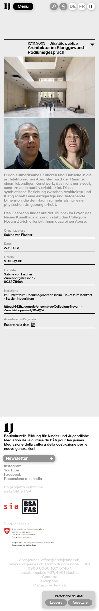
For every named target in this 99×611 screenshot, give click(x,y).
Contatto (49, 576)
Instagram (12, 466)
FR (82, 6)
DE (73, 6)
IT (91, 6)
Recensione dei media (23, 478)
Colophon (49, 581)
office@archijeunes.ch (60, 559)
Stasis (10, 298)
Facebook (12, 474)
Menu (23, 6)
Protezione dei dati (49, 585)
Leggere (56, 602)
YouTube (11, 470)
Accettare (80, 602)
